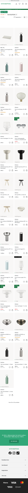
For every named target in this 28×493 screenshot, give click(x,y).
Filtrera (5, 12)
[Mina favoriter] (19, 3)
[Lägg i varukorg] (12, 55)
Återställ (2, 14)
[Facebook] (10, 453)
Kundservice (5, 460)
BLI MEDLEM (14, 441)
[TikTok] (18, 453)
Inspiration (5, 470)
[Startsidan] (6, 3)
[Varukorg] (22, 3)
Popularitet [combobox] (18, 17)
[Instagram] (14, 453)
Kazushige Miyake (11, 14)
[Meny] (26, 3)
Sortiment (5, 465)
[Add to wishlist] (10, 55)
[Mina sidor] (16, 3)
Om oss (4, 475)
